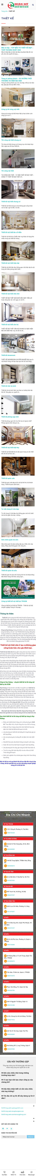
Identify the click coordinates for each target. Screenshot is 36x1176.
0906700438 (11, 833)
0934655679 (11, 866)
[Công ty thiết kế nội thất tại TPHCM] (18, 589)
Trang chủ (4, 11)
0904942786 (11, 990)
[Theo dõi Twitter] (7, 1128)
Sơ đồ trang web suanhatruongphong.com (13, 1114)
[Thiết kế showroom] (18, 343)
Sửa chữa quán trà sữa (9, 540)
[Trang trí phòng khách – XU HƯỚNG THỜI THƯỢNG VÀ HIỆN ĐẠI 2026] (18, 66)
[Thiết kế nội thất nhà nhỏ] (18, 281)
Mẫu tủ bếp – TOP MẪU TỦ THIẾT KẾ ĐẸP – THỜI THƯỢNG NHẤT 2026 (17, 49)
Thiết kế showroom (8, 355)
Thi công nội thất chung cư (11, 140)
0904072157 (11, 928)
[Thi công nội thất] (18, 158)
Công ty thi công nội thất (10, 109)
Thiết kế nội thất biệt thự (10, 447)
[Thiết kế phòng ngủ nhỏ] (18, 404)
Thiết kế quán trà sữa (9, 570)
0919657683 (11, 880)
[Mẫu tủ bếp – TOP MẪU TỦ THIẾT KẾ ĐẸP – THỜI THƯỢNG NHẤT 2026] (18, 35)
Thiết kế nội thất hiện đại (10, 263)
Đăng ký (30, 1137)
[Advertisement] (18, 785)
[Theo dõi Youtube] (11, 1128)
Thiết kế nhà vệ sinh (8, 386)
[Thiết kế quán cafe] (18, 466)
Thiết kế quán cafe (8, 478)
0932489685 (11, 1034)
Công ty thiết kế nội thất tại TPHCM (14, 601)
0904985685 (11, 849)
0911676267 (11, 911)
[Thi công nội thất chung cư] (18, 128)
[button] (18, 1105)
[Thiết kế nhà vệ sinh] (18, 374)
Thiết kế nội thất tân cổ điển (11, 232)
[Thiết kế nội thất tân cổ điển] (18, 220)
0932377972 (11, 1020)
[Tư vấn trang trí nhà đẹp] (18, 497)
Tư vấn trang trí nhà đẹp (10, 509)
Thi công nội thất (7, 171)
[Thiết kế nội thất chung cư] (18, 189)
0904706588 (11, 944)
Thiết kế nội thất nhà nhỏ (10, 294)
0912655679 (11, 961)
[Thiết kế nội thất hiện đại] (18, 251)
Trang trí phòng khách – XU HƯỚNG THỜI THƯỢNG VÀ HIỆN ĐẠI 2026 (16, 79)
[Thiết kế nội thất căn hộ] (18, 312)
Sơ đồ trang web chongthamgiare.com (12, 1111)
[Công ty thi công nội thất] (18, 97)
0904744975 (11, 976)
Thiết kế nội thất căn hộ (9, 324)
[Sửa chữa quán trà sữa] (18, 527)
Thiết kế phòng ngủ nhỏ (10, 417)
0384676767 (11, 895)
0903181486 (11, 1005)
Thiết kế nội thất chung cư (10, 201)
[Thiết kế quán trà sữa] (18, 558)
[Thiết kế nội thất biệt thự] (18, 435)
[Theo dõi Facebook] (3, 1128)
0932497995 (11, 1049)
